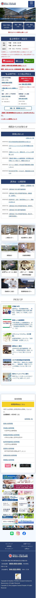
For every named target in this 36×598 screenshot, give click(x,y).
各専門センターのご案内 (9, 272)
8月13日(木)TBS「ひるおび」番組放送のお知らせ (21, 172)
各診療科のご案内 (26, 237)
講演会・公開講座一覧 (27, 185)
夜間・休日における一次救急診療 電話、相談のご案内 (17, 69)
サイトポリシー (9, 548)
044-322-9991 (26, 84)
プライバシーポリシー (27, 546)
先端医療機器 (26, 255)
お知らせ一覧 (30, 138)
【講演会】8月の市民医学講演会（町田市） (21, 206)
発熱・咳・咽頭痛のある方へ (18, 108)
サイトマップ (9, 543)
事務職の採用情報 (8, 460)
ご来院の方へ (9, 237)
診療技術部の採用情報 (10, 455)
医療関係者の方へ (26, 291)
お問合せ (27, 548)
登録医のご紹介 (9, 291)
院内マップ (30, 61)
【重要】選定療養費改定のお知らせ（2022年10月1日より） (18, 114)
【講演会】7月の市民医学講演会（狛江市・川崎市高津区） (21, 215)
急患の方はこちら (26, 79)
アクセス (20, 61)
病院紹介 (9, 255)
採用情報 (9, 546)
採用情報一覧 (29, 419)
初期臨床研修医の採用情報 (11, 435)
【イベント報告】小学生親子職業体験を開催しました (21, 166)
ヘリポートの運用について (9, 119)
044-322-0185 (23, 98)
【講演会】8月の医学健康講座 (17, 210)
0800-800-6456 (7, 82)
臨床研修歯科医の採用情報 (11, 442)
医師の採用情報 (8, 423)
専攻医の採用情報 (8, 428)
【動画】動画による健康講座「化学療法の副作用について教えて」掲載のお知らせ (21, 159)
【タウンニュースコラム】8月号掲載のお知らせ (21, 147)
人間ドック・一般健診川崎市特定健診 (26, 273)
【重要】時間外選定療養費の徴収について (13, 65)
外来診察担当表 (9, 61)
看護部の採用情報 (8, 448)
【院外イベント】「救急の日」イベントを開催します (21, 153)
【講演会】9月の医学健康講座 (17, 189)
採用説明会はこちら (18, 404)
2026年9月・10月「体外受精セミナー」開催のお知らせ (21, 201)
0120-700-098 (6, 96)
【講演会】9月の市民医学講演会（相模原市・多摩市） (20, 194)
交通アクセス (27, 543)
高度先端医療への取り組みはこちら (11, 19)
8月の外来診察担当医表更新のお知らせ (20, 141)
